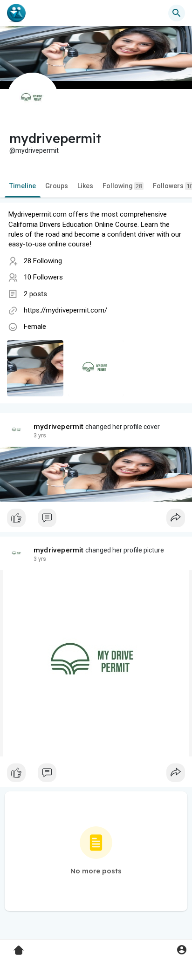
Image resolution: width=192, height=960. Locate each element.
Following (122, 186)
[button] (181, 949)
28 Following (43, 261)
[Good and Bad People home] (16, 13)
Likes (85, 186)
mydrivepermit (59, 426)
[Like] (96, 520)
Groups (56, 186)
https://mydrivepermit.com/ (65, 310)
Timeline (22, 186)
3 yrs (40, 435)
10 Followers (43, 277)
